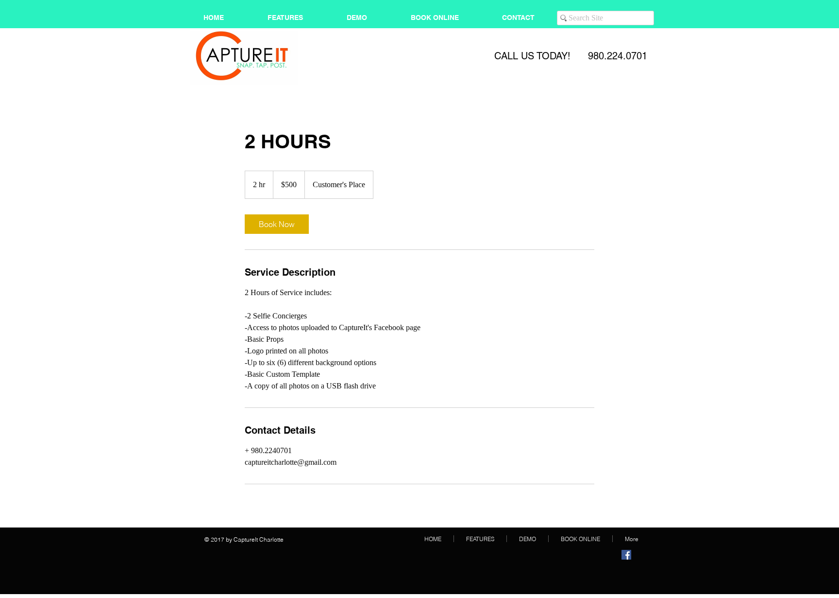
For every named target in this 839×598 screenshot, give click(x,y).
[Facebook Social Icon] (626, 555)
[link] (277, 224)
